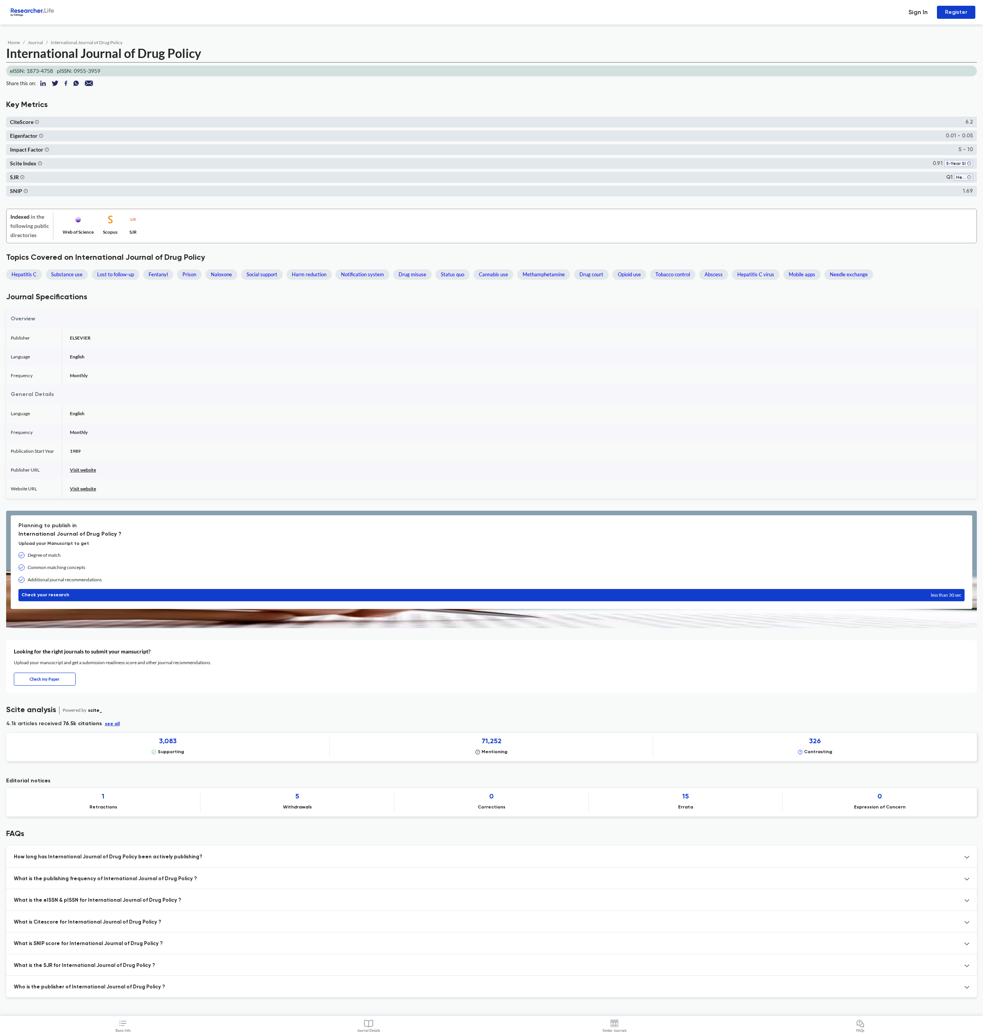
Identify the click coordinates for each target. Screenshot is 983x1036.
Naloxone (221, 274)
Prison (189, 274)
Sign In (918, 12)
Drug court (591, 274)
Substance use (67, 274)
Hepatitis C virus (755, 274)
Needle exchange (849, 274)
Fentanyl (158, 274)
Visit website (83, 470)
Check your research (491, 595)
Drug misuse (412, 274)
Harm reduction (309, 274)
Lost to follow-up (115, 274)
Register (956, 12)
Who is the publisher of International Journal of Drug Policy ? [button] (89, 987)
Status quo (452, 274)
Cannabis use (493, 274)
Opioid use (629, 274)
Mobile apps (802, 274)
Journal (35, 42)
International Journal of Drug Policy (86, 42)
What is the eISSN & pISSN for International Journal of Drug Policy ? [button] (97, 900)
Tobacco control (672, 274)
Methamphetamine (544, 274)
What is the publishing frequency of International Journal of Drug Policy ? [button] (105, 878)
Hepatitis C (24, 274)
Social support (262, 274)
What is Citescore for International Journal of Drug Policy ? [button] (87, 922)
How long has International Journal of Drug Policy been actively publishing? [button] (108, 857)
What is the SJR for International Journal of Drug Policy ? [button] (84, 965)
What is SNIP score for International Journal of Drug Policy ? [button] (88, 943)
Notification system (362, 274)
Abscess (714, 274)
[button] (37, 122)
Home (14, 42)
